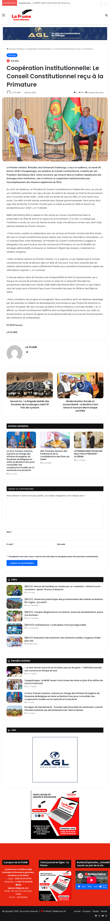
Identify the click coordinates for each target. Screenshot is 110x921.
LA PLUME (31, 347)
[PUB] (55, 33)
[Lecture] (79, 886)
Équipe (96, 911)
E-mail (10, 544)
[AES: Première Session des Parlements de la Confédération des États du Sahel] (55, 440)
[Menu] (3, 16)
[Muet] (100, 886)
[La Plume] (22, 15)
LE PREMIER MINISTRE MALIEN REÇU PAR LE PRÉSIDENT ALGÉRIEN (88, 454)
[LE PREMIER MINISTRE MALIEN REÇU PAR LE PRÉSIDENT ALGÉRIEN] (88, 440)
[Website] (27, 352)
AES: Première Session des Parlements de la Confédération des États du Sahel (54, 455)
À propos (86, 911)
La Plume (47, 911)
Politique (21, 49)
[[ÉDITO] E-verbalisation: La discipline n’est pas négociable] (14, 628)
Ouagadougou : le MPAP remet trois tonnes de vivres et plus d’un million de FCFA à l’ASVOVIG (60, 3)
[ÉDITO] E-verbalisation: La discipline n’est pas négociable (55, 624)
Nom (9, 532)
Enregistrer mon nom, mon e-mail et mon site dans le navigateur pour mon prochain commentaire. (54, 556)
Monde (104, 911)
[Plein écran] (104, 886)
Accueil (11, 49)
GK (64, 911)
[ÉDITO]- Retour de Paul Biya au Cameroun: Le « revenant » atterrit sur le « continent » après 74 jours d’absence (62, 588)
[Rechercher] (106, 16)
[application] (91, 880)
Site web (61, 544)
